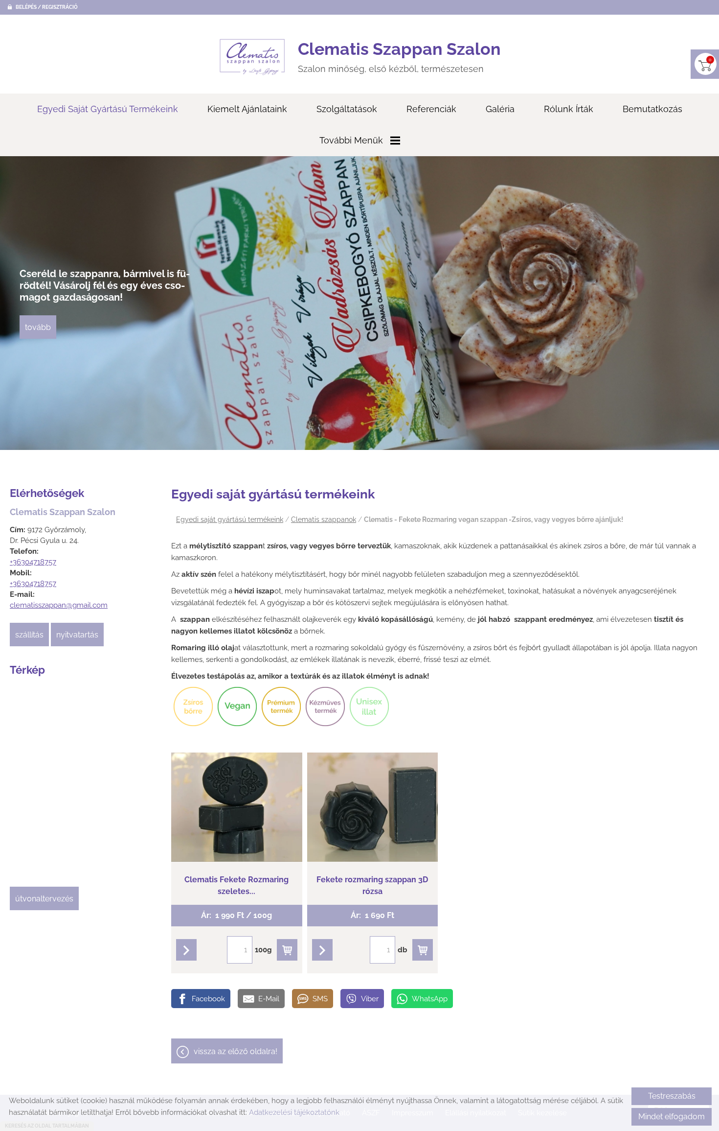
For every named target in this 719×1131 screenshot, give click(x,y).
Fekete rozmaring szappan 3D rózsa (372, 768)
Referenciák (431, 109)
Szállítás (29, 634)
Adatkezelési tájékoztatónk (294, 1112)
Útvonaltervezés (44, 898)
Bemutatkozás (652, 109)
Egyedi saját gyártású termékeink (107, 109)
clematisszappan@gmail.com (59, 605)
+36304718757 (33, 562)
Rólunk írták (568, 109)
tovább (38, 327)
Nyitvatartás (77, 634)
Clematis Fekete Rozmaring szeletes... (236, 768)
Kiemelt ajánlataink (247, 109)
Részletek (237, 952)
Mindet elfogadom (671, 1116)
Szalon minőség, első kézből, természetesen (399, 56)
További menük (351, 140)
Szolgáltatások (346, 109)
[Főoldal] (252, 56)
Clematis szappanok (323, 519)
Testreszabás (672, 1096)
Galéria (500, 109)
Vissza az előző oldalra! (235, 1051)
